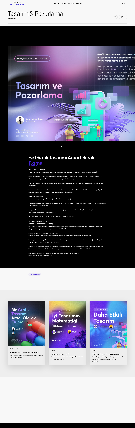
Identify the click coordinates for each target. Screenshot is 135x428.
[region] (67, 93)
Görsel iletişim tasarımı (34, 274)
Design (10, 18)
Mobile (14, 18)
